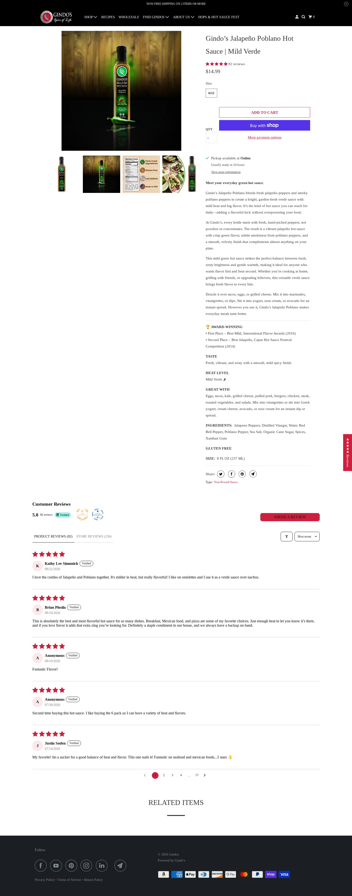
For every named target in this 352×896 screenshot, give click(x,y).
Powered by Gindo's (171, 860)
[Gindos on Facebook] (42, 866)
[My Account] (297, 17)
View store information (226, 172)
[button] (217, 64)
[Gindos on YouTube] (57, 866)
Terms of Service (69, 880)
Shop (89, 17)
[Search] (304, 17)
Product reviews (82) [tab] (53, 536)
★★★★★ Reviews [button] (348, 452)
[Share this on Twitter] (220, 474)
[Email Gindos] (121, 866)
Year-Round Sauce (226, 482)
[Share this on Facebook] (231, 474)
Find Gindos (154, 17)
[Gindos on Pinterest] (72, 866)
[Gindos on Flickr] (112, 866)
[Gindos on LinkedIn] (103, 866)
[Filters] (287, 536)
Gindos (174, 854)
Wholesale (129, 17)
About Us (182, 17)
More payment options (265, 137)
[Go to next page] (206, 775)
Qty (209, 129)
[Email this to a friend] (252, 474)
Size (209, 83)
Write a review (290, 517)
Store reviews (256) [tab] (94, 536)
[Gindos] (56, 17)
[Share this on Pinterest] (242, 474)
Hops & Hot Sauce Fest (218, 17)
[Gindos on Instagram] (87, 866)
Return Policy (93, 880)
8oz (211, 93)
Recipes (108, 17)
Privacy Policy (45, 880)
